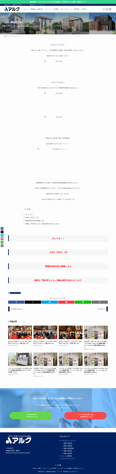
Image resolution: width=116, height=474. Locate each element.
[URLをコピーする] (100, 302)
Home (34, 468)
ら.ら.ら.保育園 (66, 456)
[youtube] (110, 9)
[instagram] (107, 9)
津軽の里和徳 (67, 446)
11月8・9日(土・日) (31, 217)
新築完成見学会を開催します (34, 220)
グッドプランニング (68, 458)
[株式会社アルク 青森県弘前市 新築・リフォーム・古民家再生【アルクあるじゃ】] (12, 9)
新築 (39, 468)
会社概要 (69, 468)
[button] (16, 302)
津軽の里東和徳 (68, 448)
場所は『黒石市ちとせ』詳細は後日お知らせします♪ (42, 224)
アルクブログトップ (11, 26)
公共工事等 (53, 468)
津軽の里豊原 (67, 453)
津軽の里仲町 (67, 451)
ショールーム (61, 468)
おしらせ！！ (29, 214)
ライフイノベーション (69, 440)
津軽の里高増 (67, 443)
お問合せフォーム (78, 468)
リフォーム (45, 468)
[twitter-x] (104, 9)
